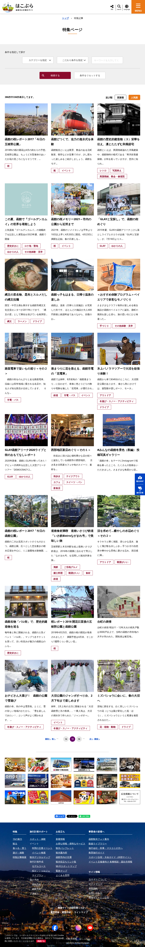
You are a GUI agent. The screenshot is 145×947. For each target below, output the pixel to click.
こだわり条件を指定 (72, 60)
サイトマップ (81, 912)
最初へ (48, 739)
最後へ (97, 739)
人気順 (134, 97)
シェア (61, 816)
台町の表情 (104, 621)
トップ (65, 18)
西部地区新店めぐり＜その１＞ (71, 450)
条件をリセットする (90, 75)
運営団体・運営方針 (60, 912)
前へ (54, 739)
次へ (91, 739)
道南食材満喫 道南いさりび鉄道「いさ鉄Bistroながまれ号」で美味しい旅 (72, 536)
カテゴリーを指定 (38, 60)
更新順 (120, 97)
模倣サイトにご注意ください (72, 907)
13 (66, 739)
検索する (55, 75)
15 (79, 739)
